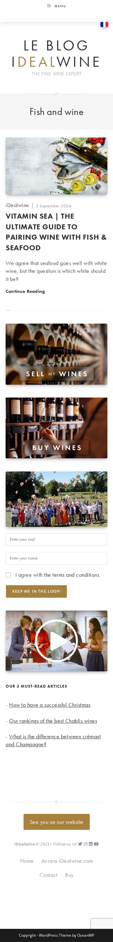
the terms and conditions (71, 574)
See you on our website (56, 821)
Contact (49, 874)
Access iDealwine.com (67, 860)
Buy (69, 874)
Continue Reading (25, 291)
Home (27, 860)
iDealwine (17, 205)
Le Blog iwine (56, 54)
